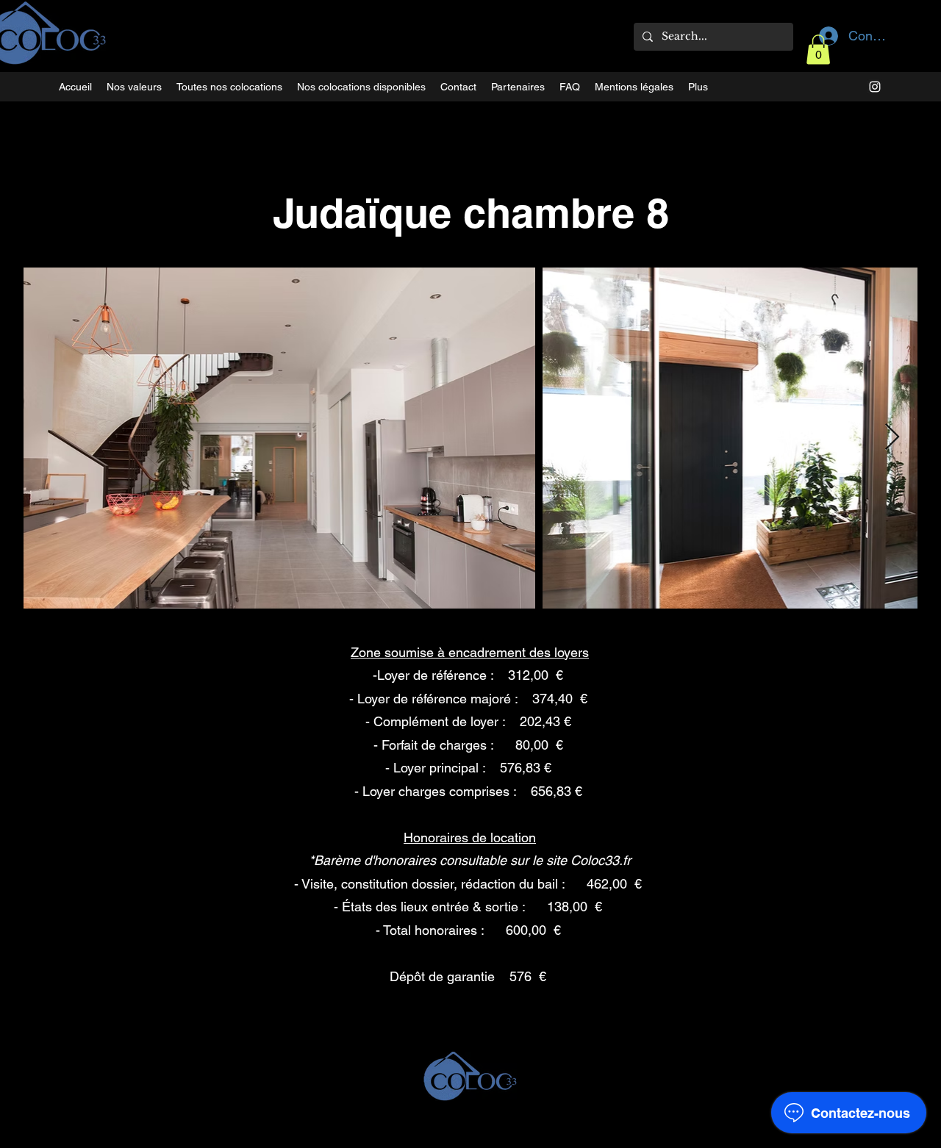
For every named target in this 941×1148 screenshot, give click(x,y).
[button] (818, 50)
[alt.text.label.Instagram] (874, 86)
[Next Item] (892, 437)
